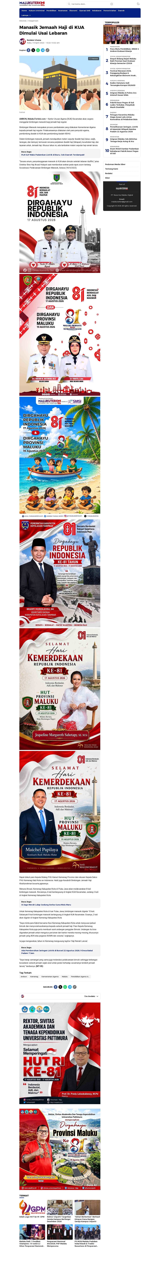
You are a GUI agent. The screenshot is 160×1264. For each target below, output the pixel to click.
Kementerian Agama (50, 977)
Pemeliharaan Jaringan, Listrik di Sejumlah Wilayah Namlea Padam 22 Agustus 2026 (124, 129)
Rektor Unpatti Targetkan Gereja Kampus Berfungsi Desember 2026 (59, 1219)
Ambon (24, 977)
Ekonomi (73, 11)
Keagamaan (33, 21)
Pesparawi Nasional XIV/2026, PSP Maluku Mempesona (57, 1243)
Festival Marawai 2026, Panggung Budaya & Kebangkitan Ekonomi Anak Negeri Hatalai (123, 74)
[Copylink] (47, 50)
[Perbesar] (59, 109)
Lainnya (25, 15)
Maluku (65, 977)
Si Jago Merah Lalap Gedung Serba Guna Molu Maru (46, 905)
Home (24, 11)
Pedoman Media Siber (115, 164)
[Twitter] (33, 50)
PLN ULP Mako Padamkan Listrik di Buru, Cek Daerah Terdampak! (52, 155)
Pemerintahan (110, 11)
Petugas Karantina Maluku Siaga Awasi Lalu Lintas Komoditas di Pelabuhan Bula (123, 117)
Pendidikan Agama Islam (81, 977)
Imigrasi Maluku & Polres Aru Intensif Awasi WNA (123, 94)
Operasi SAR (84, 11)
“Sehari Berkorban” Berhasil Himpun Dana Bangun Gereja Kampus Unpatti (87, 1219)
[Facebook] (28, 50)
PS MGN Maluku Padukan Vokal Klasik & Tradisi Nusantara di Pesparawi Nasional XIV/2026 (86, 1244)
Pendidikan (51, 11)
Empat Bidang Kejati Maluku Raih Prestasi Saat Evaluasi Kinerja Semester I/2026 (123, 61)
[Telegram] (43, 50)
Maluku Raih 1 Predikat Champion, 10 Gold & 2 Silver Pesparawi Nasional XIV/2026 (31, 1244)
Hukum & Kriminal (36, 11)
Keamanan (63, 11)
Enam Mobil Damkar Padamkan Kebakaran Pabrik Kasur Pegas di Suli (124, 151)
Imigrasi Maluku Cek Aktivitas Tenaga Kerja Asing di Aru (123, 140)
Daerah (121, 11)
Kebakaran (97, 11)
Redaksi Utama (34, 40)
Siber (107, 178)
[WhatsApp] (38, 50)
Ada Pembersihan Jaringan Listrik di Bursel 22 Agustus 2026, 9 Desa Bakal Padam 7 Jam (57, 951)
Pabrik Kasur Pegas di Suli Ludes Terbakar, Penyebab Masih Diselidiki (122, 105)
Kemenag (34, 977)
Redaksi (108, 173)
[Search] (111, 4)
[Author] (22, 41)
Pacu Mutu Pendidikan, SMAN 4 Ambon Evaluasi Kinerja (124, 50)
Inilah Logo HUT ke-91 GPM (31, 1217)
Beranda (22, 21)
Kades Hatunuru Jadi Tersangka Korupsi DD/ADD (122, 84)
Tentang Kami (111, 169)
